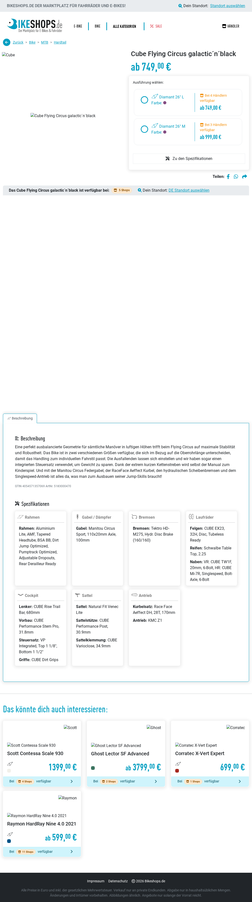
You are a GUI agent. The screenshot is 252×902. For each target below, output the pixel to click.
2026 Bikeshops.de (150, 881)
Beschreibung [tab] (22, 418)
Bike (32, 42)
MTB (44, 42)
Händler (233, 26)
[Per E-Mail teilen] (244, 177)
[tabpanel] (126, 558)
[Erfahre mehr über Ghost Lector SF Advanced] (126, 749)
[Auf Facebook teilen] (228, 177)
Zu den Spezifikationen (192, 158)
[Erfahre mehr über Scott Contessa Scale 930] (42, 749)
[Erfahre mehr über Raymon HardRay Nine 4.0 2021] (42, 819)
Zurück (18, 42)
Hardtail (60, 42)
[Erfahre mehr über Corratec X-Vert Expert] (210, 749)
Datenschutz (118, 881)
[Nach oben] (239, 888)
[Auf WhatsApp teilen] (236, 177)
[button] (125, 26)
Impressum (95, 881)
